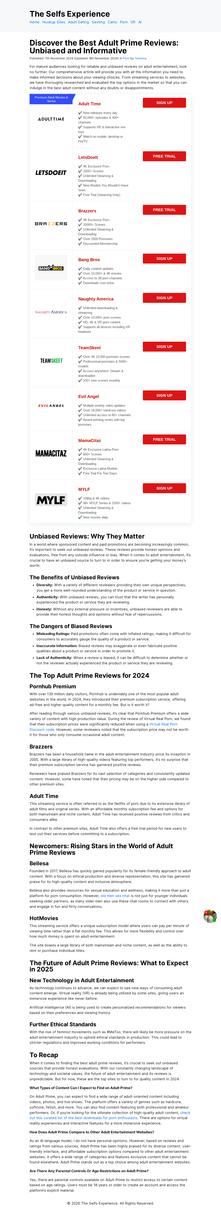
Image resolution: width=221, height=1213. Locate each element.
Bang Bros (89, 259)
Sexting (98, 22)
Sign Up (164, 103)
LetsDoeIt (88, 157)
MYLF (84, 489)
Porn (124, 22)
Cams (112, 22)
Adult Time (89, 103)
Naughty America (96, 299)
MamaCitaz (89, 440)
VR (133, 22)
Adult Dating (78, 22)
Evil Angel (88, 396)
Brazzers (87, 210)
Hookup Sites (53, 22)
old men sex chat (115, 896)
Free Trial (164, 156)
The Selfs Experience (70, 14)
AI (140, 22)
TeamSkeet (89, 347)
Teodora (140, 58)
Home (34, 22)
